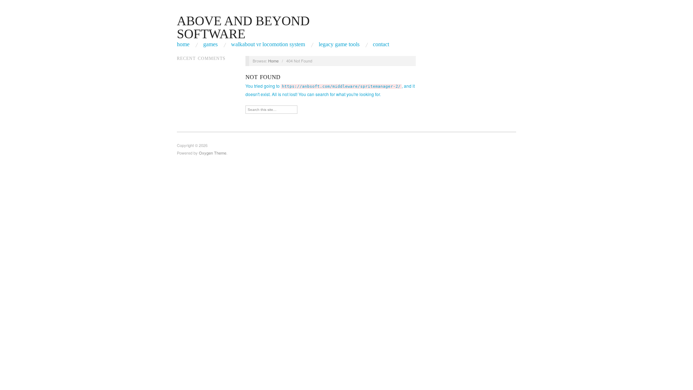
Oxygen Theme (212, 153)
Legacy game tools (339, 44)
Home (183, 44)
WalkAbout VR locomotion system (268, 44)
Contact (381, 44)
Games (210, 44)
